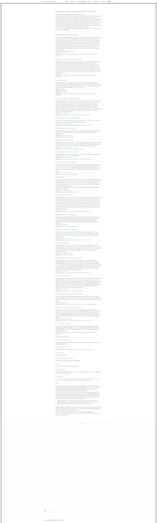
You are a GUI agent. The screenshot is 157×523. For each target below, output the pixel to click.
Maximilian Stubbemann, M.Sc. (86, 380)
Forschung (73, 1)
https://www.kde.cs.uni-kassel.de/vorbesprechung (83, 349)
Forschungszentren (82, 1)
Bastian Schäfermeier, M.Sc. (78, 379)
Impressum (62, 520)
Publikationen (96, 1)
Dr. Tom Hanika (68, 379)
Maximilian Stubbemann (67, 123)
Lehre (90, 1)
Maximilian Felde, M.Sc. (74, 380)
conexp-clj (68, 156)
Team (67, 1)
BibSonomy (58, 413)
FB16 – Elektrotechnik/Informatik (51, 520)
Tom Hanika (64, 52)
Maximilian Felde (65, 210)
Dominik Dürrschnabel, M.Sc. (90, 379)
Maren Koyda (64, 330)
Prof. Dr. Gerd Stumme (60, 379)
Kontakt (103, 1)
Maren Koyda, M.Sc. (65, 380)
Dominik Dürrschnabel (66, 172)
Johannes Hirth (65, 302)
